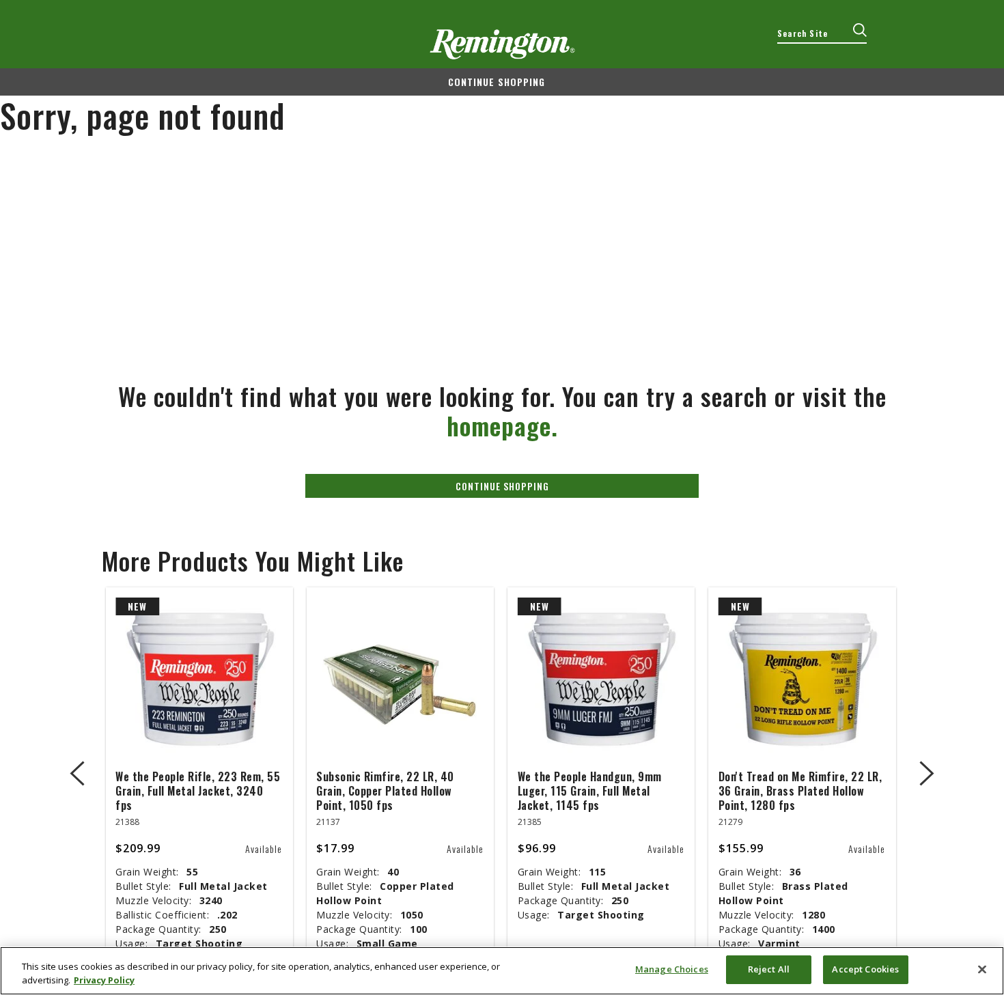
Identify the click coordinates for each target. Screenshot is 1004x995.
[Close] (982, 969)
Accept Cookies (865, 969)
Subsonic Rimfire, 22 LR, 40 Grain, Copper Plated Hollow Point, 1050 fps (385, 790)
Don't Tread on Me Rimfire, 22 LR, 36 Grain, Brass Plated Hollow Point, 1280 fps (800, 790)
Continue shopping (496, 81)
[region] (502, 971)
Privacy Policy (104, 980)
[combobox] (822, 33)
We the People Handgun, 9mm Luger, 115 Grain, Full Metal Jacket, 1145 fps (590, 790)
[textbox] (822, 33)
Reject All (769, 969)
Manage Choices (671, 969)
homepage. (502, 425)
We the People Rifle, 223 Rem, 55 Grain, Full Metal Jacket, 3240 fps (197, 790)
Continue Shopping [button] (502, 486)
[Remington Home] (502, 44)
